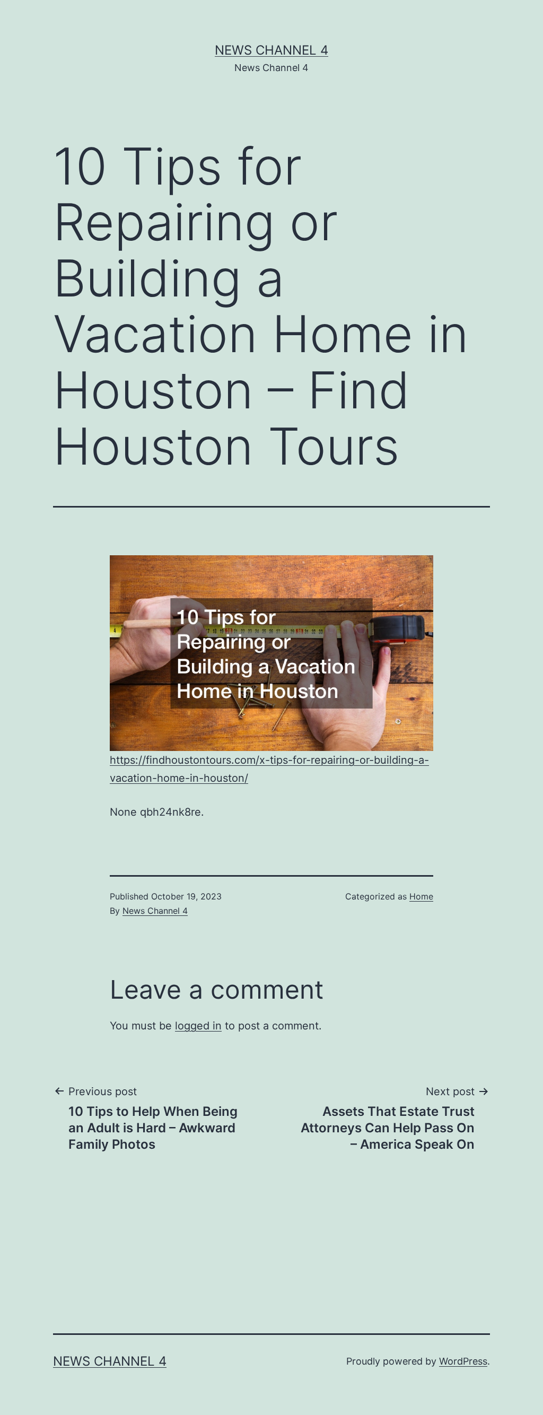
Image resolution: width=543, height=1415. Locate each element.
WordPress (463, 1361)
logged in (198, 1025)
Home (421, 896)
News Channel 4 (271, 50)
